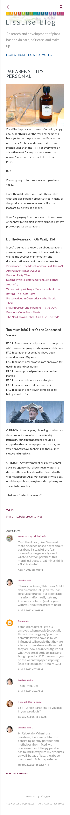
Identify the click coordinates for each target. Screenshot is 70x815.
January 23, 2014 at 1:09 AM (32, 716)
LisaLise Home (16, 54)
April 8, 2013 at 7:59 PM (30, 669)
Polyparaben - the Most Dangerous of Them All (34, 266)
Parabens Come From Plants (23, 312)
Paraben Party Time (18, 275)
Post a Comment (17, 773)
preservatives (34, 516)
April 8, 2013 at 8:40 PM (30, 691)
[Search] (61, 6)
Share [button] (9, 516)
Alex (20, 620)
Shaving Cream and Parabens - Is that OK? (32, 307)
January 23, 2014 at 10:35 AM (33, 764)
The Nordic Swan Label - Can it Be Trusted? (32, 316)
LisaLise (22, 580)
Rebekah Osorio (27, 701)
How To (34, 54)
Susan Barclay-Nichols (30, 536)
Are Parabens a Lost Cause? (23, 270)
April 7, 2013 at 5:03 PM (30, 569)
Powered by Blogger (38, 796)
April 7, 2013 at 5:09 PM (30, 610)
